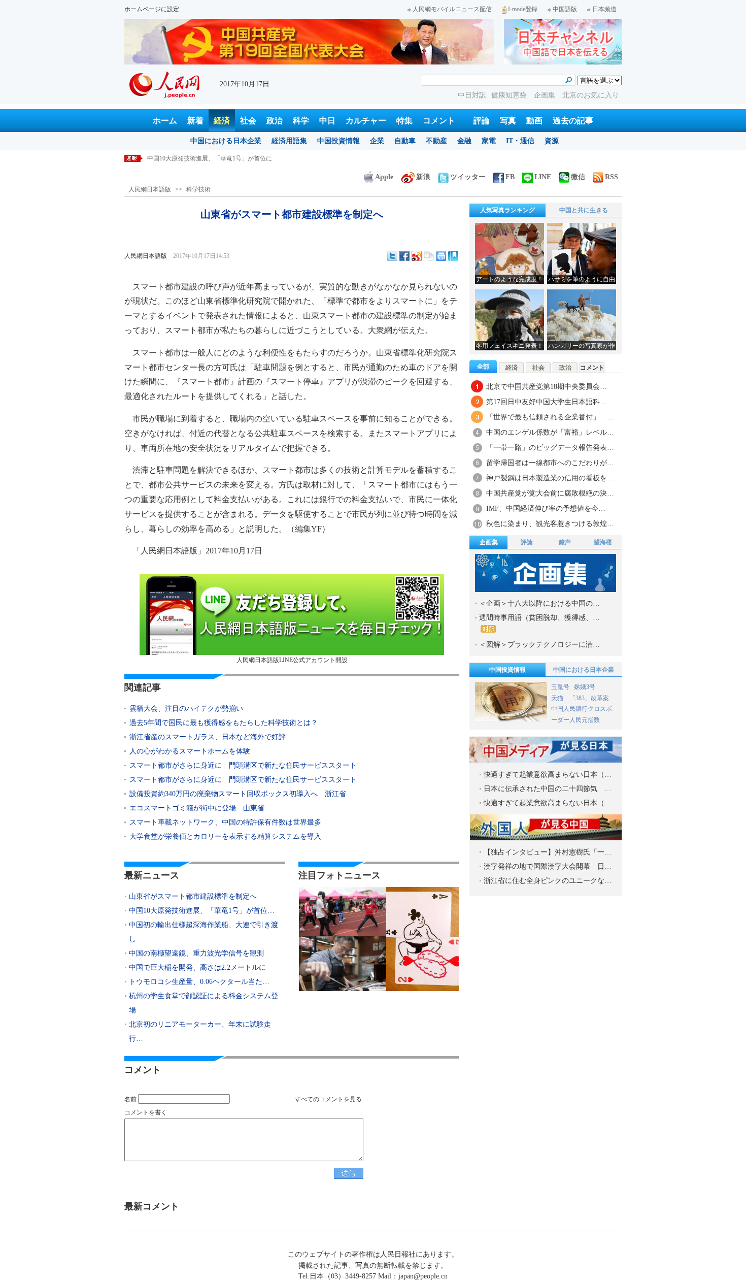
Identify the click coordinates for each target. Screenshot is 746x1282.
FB (510, 177)
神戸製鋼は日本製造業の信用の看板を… (550, 478)
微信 (578, 177)
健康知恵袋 (510, 95)
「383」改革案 (589, 698)
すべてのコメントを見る (328, 1099)
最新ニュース (151, 875)
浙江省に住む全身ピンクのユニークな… (548, 880)
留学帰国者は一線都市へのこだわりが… (550, 463)
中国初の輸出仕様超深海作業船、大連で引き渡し (214, 158)
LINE (542, 177)
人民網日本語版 (149, 189)
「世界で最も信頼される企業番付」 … (550, 417)
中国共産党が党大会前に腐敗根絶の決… (550, 493)
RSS (611, 177)
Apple (384, 177)
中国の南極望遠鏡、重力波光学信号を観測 (196, 953)
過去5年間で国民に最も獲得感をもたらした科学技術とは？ (223, 723)
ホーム (165, 120)
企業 (377, 141)
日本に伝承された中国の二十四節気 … (548, 789)
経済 (222, 120)
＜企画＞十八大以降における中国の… (539, 603)
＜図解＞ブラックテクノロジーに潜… (539, 644)
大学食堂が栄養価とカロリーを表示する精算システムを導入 (225, 836)
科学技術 (198, 189)
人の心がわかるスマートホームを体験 (189, 751)
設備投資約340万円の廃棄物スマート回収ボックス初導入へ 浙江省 (237, 794)
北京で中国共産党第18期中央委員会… (546, 386)
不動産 (436, 141)
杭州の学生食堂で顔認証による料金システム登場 (203, 1003)
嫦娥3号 (584, 687)
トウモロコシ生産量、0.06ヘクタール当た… (199, 981)
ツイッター (468, 177)
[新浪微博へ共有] (417, 256)
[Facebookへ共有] (404, 256)
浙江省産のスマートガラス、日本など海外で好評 (207, 737)
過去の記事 (573, 120)
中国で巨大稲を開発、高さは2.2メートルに (197, 967)
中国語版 (565, 9)
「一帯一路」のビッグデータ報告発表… (550, 447)
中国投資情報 (338, 141)
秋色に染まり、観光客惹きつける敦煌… (550, 524)
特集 (404, 120)
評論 (481, 120)
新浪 (423, 177)
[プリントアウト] (441, 256)
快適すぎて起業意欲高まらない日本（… (548, 774)
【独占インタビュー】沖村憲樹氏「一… (548, 852)
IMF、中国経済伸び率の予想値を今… (545, 508)
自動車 (405, 141)
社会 (248, 120)
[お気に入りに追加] (453, 256)
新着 (195, 120)
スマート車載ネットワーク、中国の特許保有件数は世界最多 (225, 822)
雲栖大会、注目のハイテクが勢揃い (186, 708)
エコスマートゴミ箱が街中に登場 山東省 (196, 808)
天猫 (558, 698)
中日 (327, 120)
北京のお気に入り (590, 95)
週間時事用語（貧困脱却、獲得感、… (539, 617)
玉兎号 (560, 687)
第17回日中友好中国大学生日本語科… (546, 402)
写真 (508, 120)
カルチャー (366, 120)
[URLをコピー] (429, 256)
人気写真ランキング (507, 210)
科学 (301, 120)
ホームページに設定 (151, 9)
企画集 (545, 95)
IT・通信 (520, 141)
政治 (274, 120)
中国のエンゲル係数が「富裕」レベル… (550, 432)
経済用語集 (289, 141)
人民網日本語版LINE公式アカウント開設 (292, 660)
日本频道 (604, 9)
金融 (464, 141)
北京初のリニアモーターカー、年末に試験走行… (200, 1031)
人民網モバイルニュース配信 (452, 9)
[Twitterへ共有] (392, 256)
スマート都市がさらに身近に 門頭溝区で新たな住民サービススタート (243, 765)
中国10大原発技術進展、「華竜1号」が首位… (202, 910)
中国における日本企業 (225, 141)
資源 (552, 141)
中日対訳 (472, 95)
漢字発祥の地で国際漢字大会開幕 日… (548, 866)
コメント (439, 120)
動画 (534, 120)
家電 (489, 141)
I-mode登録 (522, 9)
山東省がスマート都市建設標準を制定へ (193, 896)
